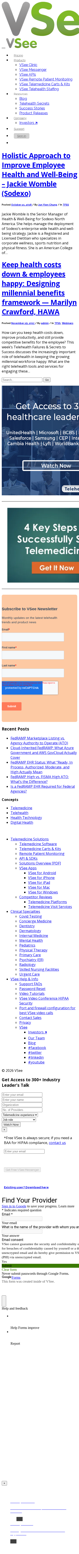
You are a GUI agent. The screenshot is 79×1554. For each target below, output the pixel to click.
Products (19, 60)
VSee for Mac (39, 887)
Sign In (21, 136)
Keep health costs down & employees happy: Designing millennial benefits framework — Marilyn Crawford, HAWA (39, 288)
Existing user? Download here (26, 1187)
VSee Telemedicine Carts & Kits (44, 84)
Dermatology (30, 930)
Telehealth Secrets (34, 103)
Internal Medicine (33, 935)
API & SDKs (28, 858)
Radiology (27, 964)
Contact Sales (30, 1017)
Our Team (36, 1038)
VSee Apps (28, 868)
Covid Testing (30, 916)
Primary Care (30, 954)
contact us (57, 1142)
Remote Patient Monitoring (42, 853)
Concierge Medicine (35, 921)
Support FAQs (30, 983)
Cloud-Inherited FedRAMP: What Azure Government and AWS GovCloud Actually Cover (44, 752)
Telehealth (19, 812)
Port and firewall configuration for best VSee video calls (47, 1010)
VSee (23, 1027)
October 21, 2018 (21, 204)
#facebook (37, 1047)
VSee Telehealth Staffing (39, 89)
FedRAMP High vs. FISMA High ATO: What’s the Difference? (40, 779)
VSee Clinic (28, 65)
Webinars (67, 323)
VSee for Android (42, 872)
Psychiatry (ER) (31, 959)
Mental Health (31, 940)
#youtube (36, 1062)
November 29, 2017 (23, 323)
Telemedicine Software (38, 843)
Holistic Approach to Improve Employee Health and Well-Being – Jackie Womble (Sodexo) (39, 174)
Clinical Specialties (25, 911)
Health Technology (26, 817)
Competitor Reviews (35, 897)
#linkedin (36, 1057)
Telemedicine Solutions (30, 839)
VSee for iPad (39, 882)
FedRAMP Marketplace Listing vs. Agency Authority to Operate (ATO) (39, 740)
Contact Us (24, 143)
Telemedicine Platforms (47, 901)
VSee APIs (27, 74)
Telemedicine (21, 808)
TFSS (66, 204)
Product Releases (33, 113)
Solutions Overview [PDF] (40, 863)
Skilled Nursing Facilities (39, 969)
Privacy (25, 1022)
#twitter (35, 1052)
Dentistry (27, 926)
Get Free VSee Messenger (22, 1169)
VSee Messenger (33, 70)
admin (45, 323)
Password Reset (32, 988)
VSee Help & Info (24, 979)
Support (19, 129)
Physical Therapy (33, 950)
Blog (23, 99)
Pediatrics (27, 945)
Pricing (18, 55)
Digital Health (22, 822)
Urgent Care (29, 974)
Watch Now (11, 1124)
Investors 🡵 (28, 123)
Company (20, 118)
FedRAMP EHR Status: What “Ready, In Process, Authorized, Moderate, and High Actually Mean (42, 767)
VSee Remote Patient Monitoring (45, 79)
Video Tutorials (32, 993)
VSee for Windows (43, 892)
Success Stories (32, 108)
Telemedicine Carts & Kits (40, 848)
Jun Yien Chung (47, 204)
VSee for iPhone (41, 877)
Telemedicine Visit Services (50, 906)
